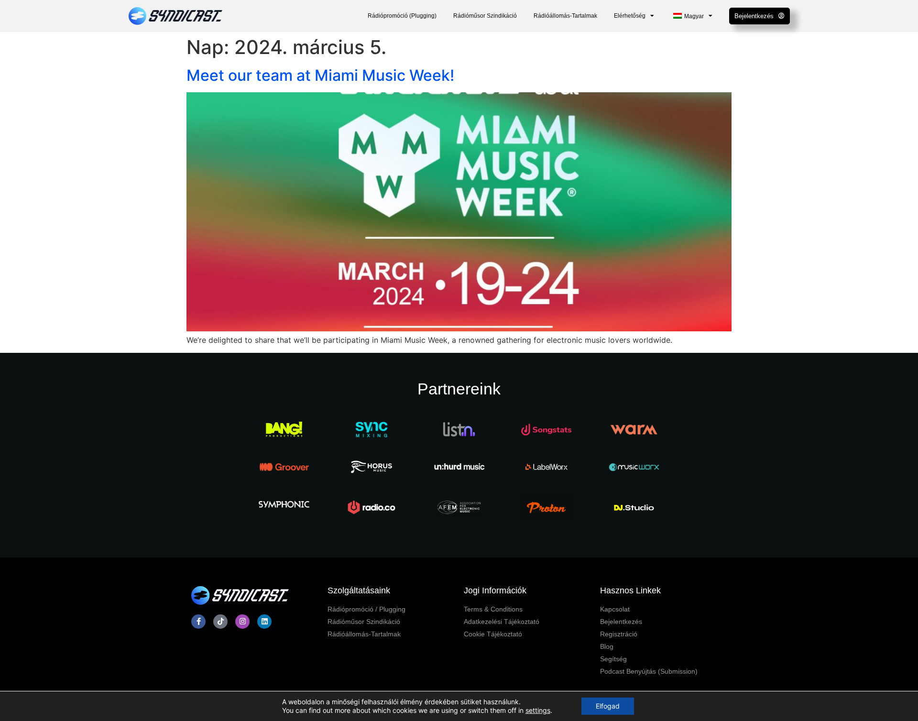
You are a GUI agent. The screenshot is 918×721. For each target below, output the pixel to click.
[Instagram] (242, 621)
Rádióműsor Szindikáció (485, 15)
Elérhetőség (629, 15)
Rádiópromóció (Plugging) (402, 15)
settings (537, 710)
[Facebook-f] (198, 621)
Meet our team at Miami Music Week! (320, 75)
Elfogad (608, 706)
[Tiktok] (220, 621)
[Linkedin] (264, 621)
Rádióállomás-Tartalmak (565, 15)
